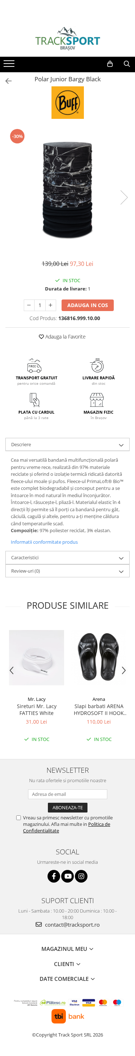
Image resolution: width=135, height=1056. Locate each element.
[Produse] (10, 65)
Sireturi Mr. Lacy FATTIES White (37, 709)
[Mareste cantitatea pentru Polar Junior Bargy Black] (50, 305)
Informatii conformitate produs (44, 542)
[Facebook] (54, 876)
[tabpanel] (67, 190)
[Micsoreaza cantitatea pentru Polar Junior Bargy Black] (29, 305)
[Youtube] (67, 876)
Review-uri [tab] (25, 571)
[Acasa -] (68, 38)
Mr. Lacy (37, 699)
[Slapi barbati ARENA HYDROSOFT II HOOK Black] (98, 657)
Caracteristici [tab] (25, 557)
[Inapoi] (5, 81)
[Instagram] (81, 876)
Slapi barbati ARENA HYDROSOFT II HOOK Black (99, 709)
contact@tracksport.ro (72, 924)
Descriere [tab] (21, 444)
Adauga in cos (87, 305)
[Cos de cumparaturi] (110, 64)
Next (124, 197)
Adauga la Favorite (65, 336)
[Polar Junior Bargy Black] (67, 190)
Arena (99, 699)
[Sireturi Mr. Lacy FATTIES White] (36, 657)
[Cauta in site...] (127, 64)
